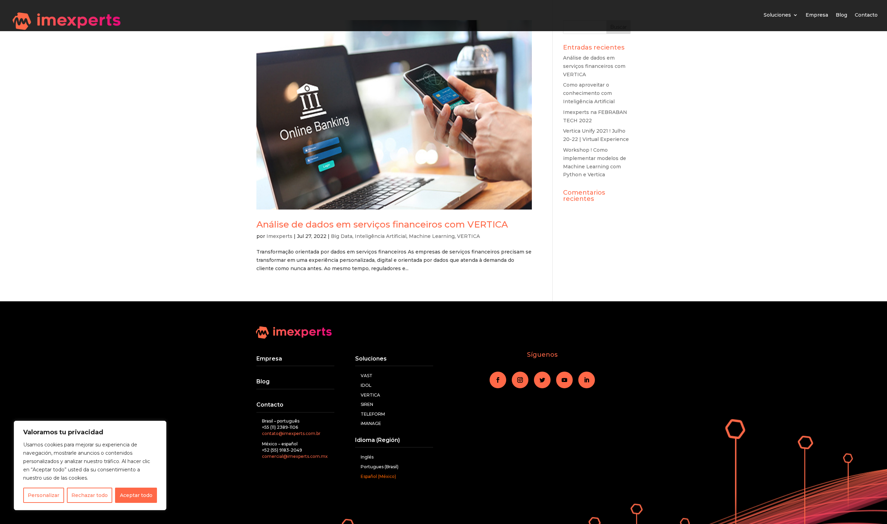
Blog (841, 15)
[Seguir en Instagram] (520, 380)
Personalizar (43, 495)
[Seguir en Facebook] (498, 380)
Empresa (817, 15)
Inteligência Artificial (380, 236)
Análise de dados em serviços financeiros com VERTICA (382, 224)
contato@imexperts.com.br (291, 433)
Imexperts (279, 236)
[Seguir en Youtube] (564, 380)
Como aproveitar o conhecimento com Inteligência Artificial (589, 93)
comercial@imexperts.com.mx (295, 456)
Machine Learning (432, 236)
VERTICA (468, 236)
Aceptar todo (136, 495)
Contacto (866, 15)
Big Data (341, 236)
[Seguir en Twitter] (542, 380)
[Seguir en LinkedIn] (586, 380)
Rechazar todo (89, 495)
